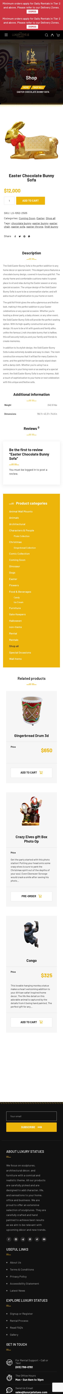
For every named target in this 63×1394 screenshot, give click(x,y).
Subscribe (28, 1127)
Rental (13, 633)
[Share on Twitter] (18, 236)
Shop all (38, 87)
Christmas (15, 542)
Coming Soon (27, 218)
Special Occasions (20, 652)
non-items (15, 627)
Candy (17, 597)
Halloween (15, 620)
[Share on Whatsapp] (28, 236)
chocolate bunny (21, 223)
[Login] (52, 35)
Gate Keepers (17, 614)
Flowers (14, 585)
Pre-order (29, 896)
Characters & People (21, 530)
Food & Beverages (20, 591)
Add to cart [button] (28, 772)
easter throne (34, 226)
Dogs (12, 572)
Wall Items (15, 658)
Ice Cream (18, 602)
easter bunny (40, 223)
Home (26, 87)
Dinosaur (14, 566)
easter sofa (18, 226)
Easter (40, 218)
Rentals (13, 639)
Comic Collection (19, 553)
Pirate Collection (22, 536)
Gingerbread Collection (25, 548)
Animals (14, 517)
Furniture (15, 608)
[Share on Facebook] (14, 236)
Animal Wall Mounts (21, 511)
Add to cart (30, 200)
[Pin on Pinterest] (23, 236)
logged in (30, 469)
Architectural (17, 524)
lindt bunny (51, 226)
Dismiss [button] (32, 11)
